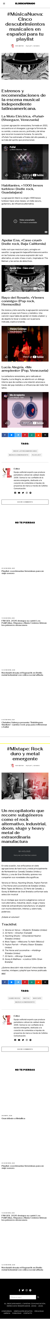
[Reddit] (38, 435)
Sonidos (36, 46)
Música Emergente (18, 455)
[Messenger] (11, 435)
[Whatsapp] (31, 435)
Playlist (29, 46)
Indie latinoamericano (25, 451)
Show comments (25, 502)
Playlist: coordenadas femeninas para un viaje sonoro (23, 572)
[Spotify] (30, 492)
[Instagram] (26, 492)
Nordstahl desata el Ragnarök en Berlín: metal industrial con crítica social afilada (22, 673)
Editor (17, 468)
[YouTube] (19, 492)
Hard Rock (14, 998)
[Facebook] (5, 435)
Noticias (29, 1313)
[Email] (45, 435)
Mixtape (37, 998)
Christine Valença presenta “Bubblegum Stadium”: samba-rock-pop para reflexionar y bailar (24, 724)
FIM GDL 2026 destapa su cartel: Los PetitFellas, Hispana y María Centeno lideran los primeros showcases (24, 622)
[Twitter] (18, 435)
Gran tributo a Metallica (13, 1118)
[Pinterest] (25, 435)
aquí (3, 973)
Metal (26, 998)
